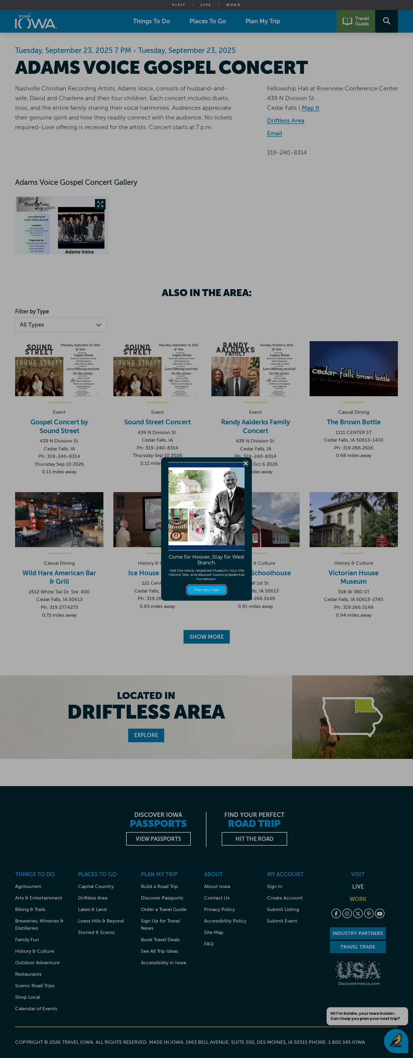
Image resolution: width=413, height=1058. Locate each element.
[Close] (245, 463)
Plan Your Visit (206, 589)
